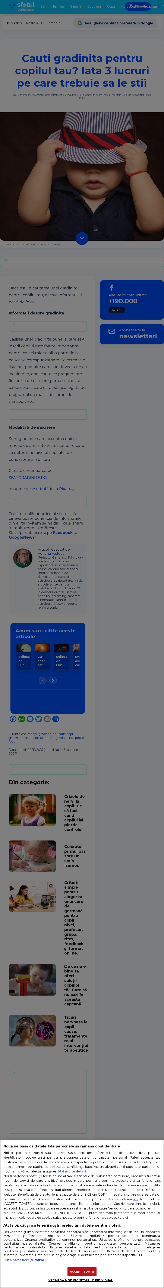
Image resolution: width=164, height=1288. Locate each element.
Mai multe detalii (72, 1171)
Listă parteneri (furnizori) (25, 1260)
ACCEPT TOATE (82, 1271)
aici (135, 1199)
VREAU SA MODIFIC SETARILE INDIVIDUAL (80, 1280)
